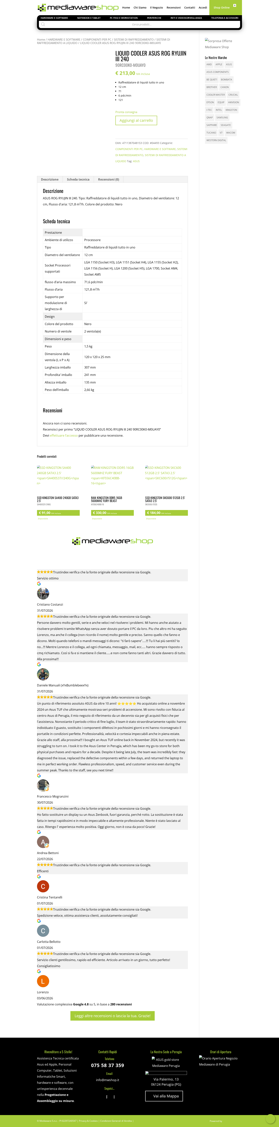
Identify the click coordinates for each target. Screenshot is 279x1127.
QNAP (209, 117)
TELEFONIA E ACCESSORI (224, 18)
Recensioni (174, 7)
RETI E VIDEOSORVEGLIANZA (186, 18)
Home (126, 7)
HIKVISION (233, 102)
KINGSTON (231, 110)
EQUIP (221, 102)
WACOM (230, 132)
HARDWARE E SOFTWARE (54, 18)
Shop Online (222, 7)
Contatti (189, 7)
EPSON (210, 102)
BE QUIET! (211, 79)
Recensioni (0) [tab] (108, 179)
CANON (225, 87)
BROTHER (211, 87)
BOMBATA (226, 79)
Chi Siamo (140, 7)
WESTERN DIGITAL (216, 140)
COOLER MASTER (215, 94)
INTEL (219, 110)
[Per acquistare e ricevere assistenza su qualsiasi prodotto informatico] (220, 1064)
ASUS (136, 161)
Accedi (203, 7)
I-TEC (209, 110)
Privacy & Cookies (88, 1120)
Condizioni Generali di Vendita (116, 1120)
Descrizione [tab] (49, 179)
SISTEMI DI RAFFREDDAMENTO (134, 39)
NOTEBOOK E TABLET (89, 18)
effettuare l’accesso (64, 435)
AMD (209, 64)
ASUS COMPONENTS (217, 72)
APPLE (219, 64)
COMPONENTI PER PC (97, 39)
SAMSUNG (222, 117)
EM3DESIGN (232, 1122)
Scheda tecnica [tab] (78, 179)
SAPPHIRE (211, 125)
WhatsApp (270, 1119)
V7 (221, 132)
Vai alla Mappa (164, 1096)
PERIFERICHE (154, 18)
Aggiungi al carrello (136, 120)
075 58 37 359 (107, 1065)
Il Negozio (156, 7)
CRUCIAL (233, 94)
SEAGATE (226, 125)
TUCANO (211, 132)
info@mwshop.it (107, 1080)
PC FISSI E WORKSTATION (124, 18)
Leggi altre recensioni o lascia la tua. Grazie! (113, 1015)
